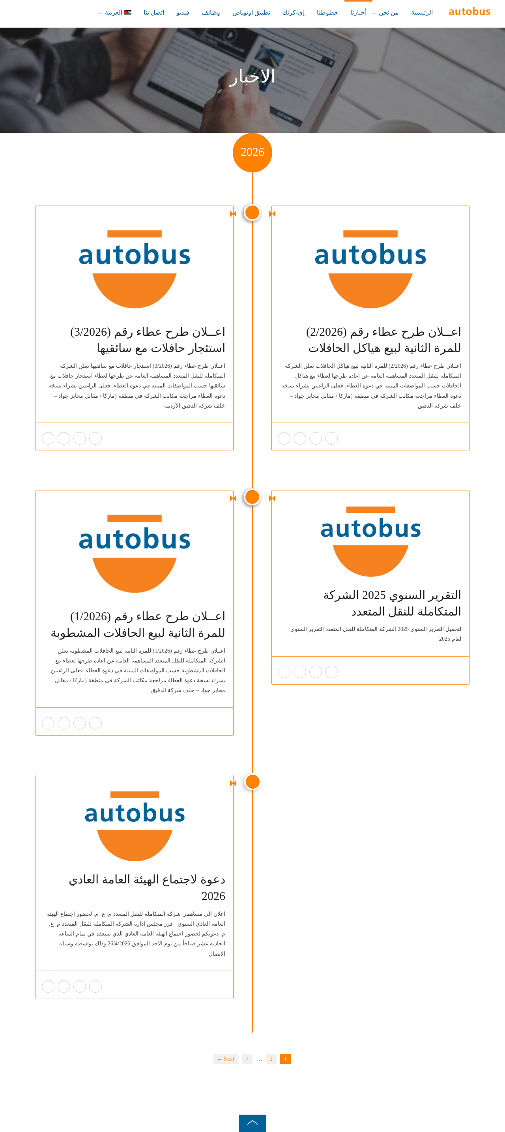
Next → (225, 1059)
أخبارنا (358, 12)
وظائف (211, 12)
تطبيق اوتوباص (251, 12)
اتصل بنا (154, 12)
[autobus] (469, 11)
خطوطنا (327, 12)
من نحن (389, 12)
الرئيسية (422, 12)
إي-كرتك (293, 12)
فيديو (182, 12)
